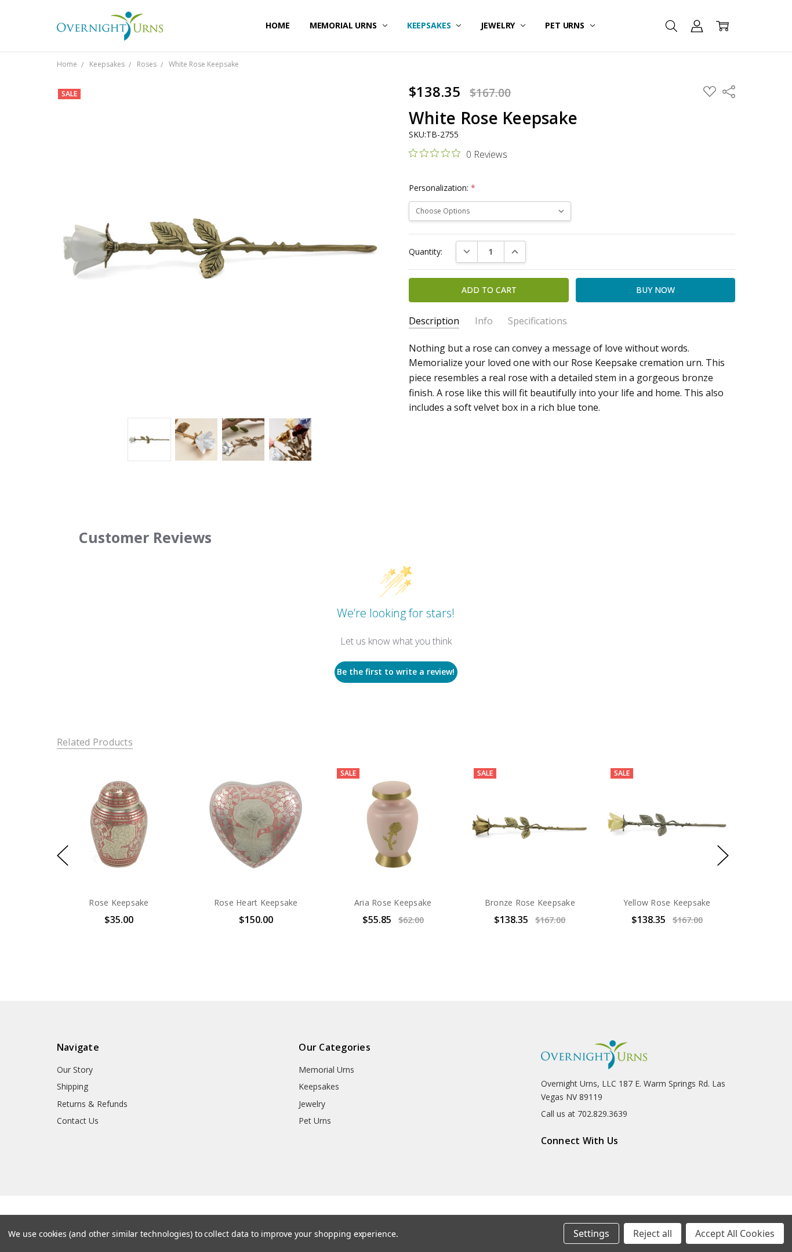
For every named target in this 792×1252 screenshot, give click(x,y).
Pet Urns (566, 25)
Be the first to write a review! (396, 671)
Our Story (75, 1069)
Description (434, 321)
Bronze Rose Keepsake (530, 902)
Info (484, 321)
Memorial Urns (344, 25)
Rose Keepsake (118, 902)
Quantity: (425, 251)
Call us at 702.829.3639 (584, 1113)
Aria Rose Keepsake (393, 902)
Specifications (537, 321)
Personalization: (442, 187)
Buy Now (118, 861)
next (723, 856)
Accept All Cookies (735, 1233)
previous (62, 856)
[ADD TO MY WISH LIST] (160, 801)
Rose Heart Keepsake (256, 902)
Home (277, 25)
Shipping (72, 1086)
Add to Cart (118, 836)
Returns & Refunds (92, 1103)
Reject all (652, 1233)
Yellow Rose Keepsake (666, 902)
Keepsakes (430, 25)
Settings (591, 1233)
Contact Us (78, 1120)
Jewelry (499, 25)
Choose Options (392, 861)
